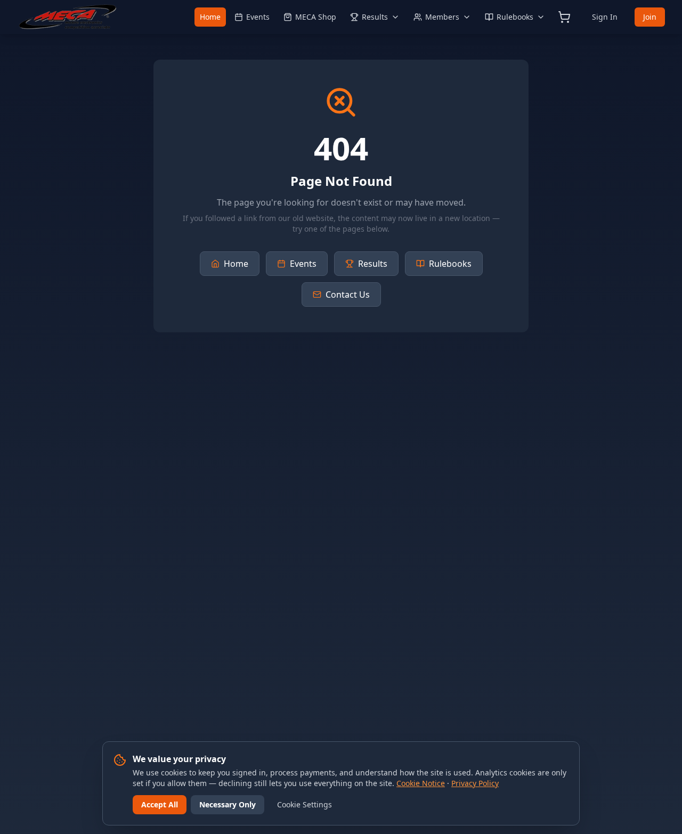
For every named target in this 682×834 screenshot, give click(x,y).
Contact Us (348, 294)
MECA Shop (315, 17)
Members (442, 17)
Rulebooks (515, 17)
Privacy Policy (475, 783)
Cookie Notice (420, 783)
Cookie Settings (304, 804)
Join (649, 17)
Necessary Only (227, 804)
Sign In (605, 17)
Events (258, 17)
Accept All (159, 804)
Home (210, 17)
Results (375, 17)
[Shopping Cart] (564, 17)
